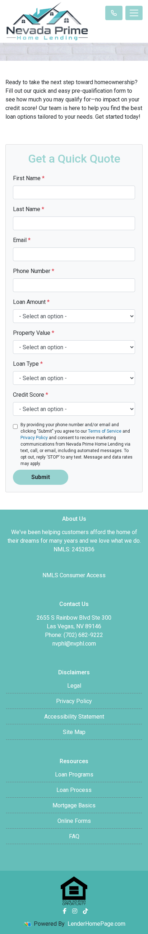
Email (22, 240)
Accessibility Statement (74, 716)
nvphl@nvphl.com (74, 643)
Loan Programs (74, 774)
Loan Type (28, 363)
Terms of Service (104, 431)
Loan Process (74, 790)
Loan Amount (31, 302)
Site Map (74, 732)
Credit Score (30, 394)
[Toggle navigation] (134, 13)
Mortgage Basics (74, 805)
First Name (29, 178)
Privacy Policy (34, 437)
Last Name (28, 209)
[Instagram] (74, 911)
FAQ (74, 836)
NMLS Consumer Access (74, 575)
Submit (40, 477)
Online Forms (74, 820)
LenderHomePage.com (96, 923)
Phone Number (33, 271)
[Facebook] (64, 911)
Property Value (33, 332)
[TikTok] (85, 911)
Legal (74, 685)
